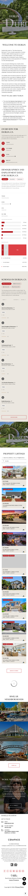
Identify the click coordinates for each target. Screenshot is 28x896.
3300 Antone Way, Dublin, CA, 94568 (8, 309)
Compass (21, 849)
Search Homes (14, 670)
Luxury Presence (14, 880)
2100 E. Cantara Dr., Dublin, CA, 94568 (8, 384)
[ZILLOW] (17, 871)
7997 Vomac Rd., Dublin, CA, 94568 (8, 402)
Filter (7, 461)
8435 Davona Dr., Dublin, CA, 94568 (8, 365)
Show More (14, 417)
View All (14, 765)
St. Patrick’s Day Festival (15, 101)
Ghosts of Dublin (9, 109)
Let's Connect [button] (14, 805)
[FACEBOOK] (4, 871)
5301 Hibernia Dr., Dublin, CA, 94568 (8, 328)
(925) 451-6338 (8, 827)
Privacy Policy (19, 887)
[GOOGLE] (20, 871)
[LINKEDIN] (10, 871)
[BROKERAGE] (23, 871)
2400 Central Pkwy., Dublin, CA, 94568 (8, 346)
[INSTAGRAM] (7, 871)
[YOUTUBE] (14, 871)
